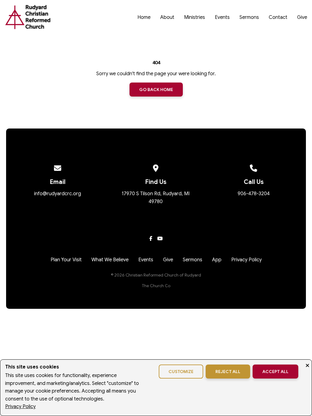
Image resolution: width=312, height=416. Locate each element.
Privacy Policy (20, 407)
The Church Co (156, 286)
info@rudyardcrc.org (57, 194)
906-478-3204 (254, 194)
